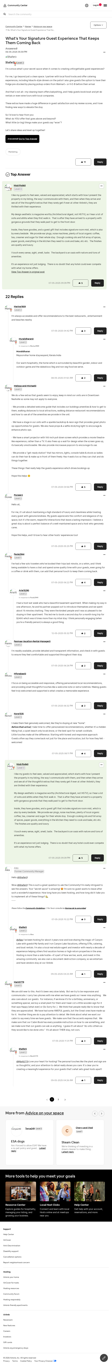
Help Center (8, 1234)
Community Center (13, 27)
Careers (6, 1331)
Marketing (12, 152)
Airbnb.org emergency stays (15, 1348)
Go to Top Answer (28, 138)
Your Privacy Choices (43, 1361)
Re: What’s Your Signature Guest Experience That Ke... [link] (31, 30)
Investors (7, 1337)
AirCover (7, 1240)
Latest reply (68, 1152)
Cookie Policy (26, 1361)
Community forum (11, 1294)
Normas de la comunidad (75, 908)
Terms (15, 1361)
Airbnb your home (11, 1277)
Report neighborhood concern (16, 1263)
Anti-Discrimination (11, 1246)
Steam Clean (70, 1142)
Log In (96, 5)
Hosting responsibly (11, 1300)
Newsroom (8, 1320)
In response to (29, 346)
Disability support (11, 1251)
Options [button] (97, 25)
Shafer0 (9, 62)
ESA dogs (18, 1141)
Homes (28, 27)
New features (9, 1326)
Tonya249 (30, 1128)
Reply (100, 162)
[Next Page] (65, 1099)
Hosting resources (11, 1288)
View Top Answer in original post (28, 272)
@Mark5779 (22, 1061)
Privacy (6, 1361)
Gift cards (7, 1342)
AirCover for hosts (11, 1283)
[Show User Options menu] (105, 5)
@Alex (19, 940)
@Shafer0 (22, 877)
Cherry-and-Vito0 (84, 1127)
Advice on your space (42, 27)
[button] (104, 52)
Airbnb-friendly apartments (15, 1305)
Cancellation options (12, 1257)
